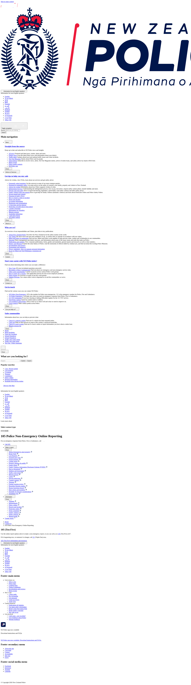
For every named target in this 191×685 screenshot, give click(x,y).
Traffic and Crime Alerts (12, 339)
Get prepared (13, 598)
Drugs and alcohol (14, 199)
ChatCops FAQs (14, 600)
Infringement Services (15, 189)
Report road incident (15, 507)
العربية (7, 106)
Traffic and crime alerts (12, 341)
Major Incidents (10, 332)
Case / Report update (11, 369)
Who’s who (12, 582)
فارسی (7, 108)
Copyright (8, 650)
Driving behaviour (15, 478)
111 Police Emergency (16, 296)
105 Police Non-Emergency (17, 294)
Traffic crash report (15, 473)
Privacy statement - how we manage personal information (27, 249)
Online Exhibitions (15, 587)
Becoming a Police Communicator (19, 270)
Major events (13, 162)
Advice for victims (14, 187)
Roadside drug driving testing (14, 381)
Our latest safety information (18, 607)
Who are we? (10, 227)
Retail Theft (13, 454)
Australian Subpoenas (15, 214)
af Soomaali (8, 115)
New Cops (12, 268)
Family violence (14, 512)
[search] (3, 348)
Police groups (13, 275)
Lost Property (13, 456)
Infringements (13, 503)
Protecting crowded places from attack (21, 207)
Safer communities (12, 313)
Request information (11, 379)
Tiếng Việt (8, 120)
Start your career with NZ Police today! (21, 261)
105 (59, 534)
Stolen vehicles (14, 514)
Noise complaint (14, 511)
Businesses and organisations (18, 203)
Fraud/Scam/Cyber (15, 457)
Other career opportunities (17, 272)
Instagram (8, 668)
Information (9, 497)
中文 (6, 100)
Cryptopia (8, 372)
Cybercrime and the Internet (17, 205)
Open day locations (11, 334)
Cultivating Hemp (14, 216)
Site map (7, 656)
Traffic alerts (13, 157)
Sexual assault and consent (17, 194)
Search (3, 130)
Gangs (11, 476)
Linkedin (7, 671)
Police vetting (9, 378)
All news (11, 153)
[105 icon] (7, 423)
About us (8, 223)
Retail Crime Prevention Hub (18, 609)
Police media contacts (15, 164)
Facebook (8, 666)
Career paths (13, 594)
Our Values (12, 236)
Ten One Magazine (15, 159)
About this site (9, 648)
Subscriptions (13, 161)
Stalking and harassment (16, 471)
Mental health (13, 516)
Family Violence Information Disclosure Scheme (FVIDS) (27, 467)
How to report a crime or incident (19, 198)
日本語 (7, 111)
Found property (14, 459)
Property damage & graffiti (17, 463)
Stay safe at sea (13, 612)
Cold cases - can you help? (17, 616)
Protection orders (14, 509)
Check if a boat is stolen (16, 324)
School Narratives (10, 336)
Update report (13, 461)
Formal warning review (16, 484)
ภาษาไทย (8, 118)
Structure (11, 240)
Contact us (9, 283)
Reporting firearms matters (17, 486)
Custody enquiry (14, 480)
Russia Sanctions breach (16, 488)
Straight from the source (15, 146)
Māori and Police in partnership (18, 238)
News (7, 142)
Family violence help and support (19, 192)
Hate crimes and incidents (17, 490)
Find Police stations (15, 300)
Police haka (12, 583)
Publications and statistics (17, 242)
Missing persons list (15, 326)
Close (7, 169)
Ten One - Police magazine (13, 343)
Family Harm (13, 465)
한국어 (7, 113)
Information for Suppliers (17, 210)
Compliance (8, 376)
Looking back (13, 585)
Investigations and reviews (17, 245)
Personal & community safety (18, 185)
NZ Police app (13, 166)
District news (13, 155)
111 (43, 441)
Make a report (10, 447)
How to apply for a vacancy (17, 273)
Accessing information (16, 201)
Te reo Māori (9, 98)
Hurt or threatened (15, 469)
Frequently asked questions (17, 183)
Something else (14, 493)
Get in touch (10, 287)
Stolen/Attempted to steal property (20, 452)
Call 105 (8, 444)
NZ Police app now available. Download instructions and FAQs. (21, 640)
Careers (8, 257)
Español (7, 104)
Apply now (12, 601)
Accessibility (9, 654)
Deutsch (7, 109)
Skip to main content (7, 1)
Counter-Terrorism (14, 208)
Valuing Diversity (14, 277)
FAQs (7, 657)
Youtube (7, 669)
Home (7, 330)
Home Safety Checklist (16, 610)
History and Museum (15, 244)
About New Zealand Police (17, 235)
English (7, 96)
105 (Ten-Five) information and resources (14, 540)
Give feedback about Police (17, 301)
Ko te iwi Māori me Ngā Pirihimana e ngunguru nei (25, 251)
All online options (14, 217)
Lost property (9, 370)
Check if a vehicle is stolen (17, 320)
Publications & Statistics (16, 605)
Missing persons (14, 212)
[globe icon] (2, 389)
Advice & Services (11, 172)
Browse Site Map (9, 385)
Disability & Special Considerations (20, 492)
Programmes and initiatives (17, 247)
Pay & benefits (13, 596)
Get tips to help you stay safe (16, 176)
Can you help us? (11, 309)
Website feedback (14, 619)
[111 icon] (3, 423)
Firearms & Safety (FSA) (17, 196)
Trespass (7, 374)
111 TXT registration (15, 298)
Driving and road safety (16, 190)
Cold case (12, 322)
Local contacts (13, 303)
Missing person (14, 475)
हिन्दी (6, 102)
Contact (7, 652)
